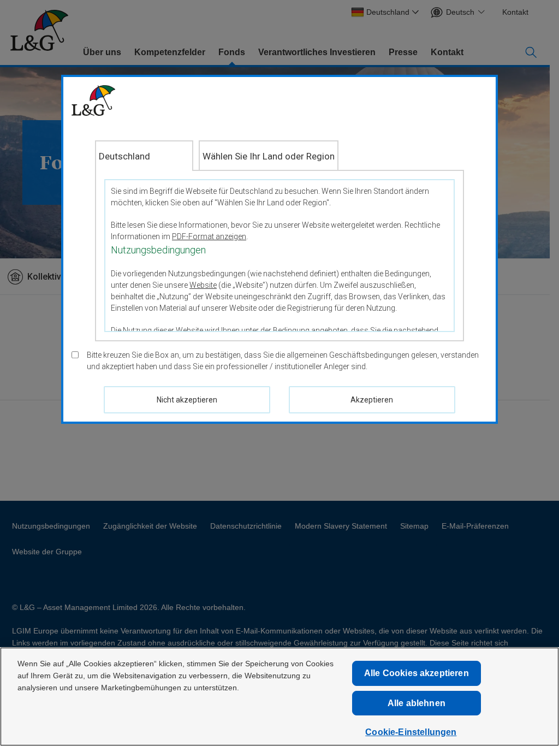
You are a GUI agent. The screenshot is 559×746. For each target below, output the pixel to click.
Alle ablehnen (416, 703)
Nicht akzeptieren (187, 399)
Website (203, 285)
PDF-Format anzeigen (209, 236)
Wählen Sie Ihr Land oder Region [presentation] (269, 156)
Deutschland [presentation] (124, 156)
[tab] (144, 155)
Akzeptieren (371, 399)
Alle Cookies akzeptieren (416, 673)
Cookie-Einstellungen (410, 732)
